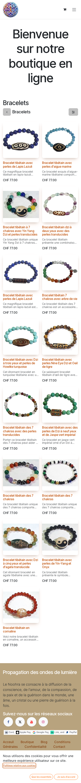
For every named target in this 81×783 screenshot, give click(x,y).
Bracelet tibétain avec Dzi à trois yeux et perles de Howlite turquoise (20, 363)
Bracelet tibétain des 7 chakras (18, 497)
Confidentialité (39, 747)
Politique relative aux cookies (19, 765)
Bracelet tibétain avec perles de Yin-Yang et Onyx (57, 563)
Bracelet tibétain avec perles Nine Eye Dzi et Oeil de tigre (59, 363)
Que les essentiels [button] (41, 776)
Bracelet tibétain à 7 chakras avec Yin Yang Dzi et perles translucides (20, 230)
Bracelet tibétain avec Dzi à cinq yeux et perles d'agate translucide (20, 563)
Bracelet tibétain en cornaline (16, 629)
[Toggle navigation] (74, 9)
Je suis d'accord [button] (66, 776)
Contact (59, 747)
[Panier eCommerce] (65, 9)
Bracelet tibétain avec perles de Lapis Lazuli (18, 164)
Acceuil (12, 742)
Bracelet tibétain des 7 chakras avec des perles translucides (19, 431)
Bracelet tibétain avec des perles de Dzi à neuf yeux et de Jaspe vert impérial (60, 431)
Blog (47, 742)
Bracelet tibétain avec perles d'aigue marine (57, 164)
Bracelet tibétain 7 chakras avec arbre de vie (59, 297)
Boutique (31, 742)
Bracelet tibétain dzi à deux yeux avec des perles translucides (57, 230)
